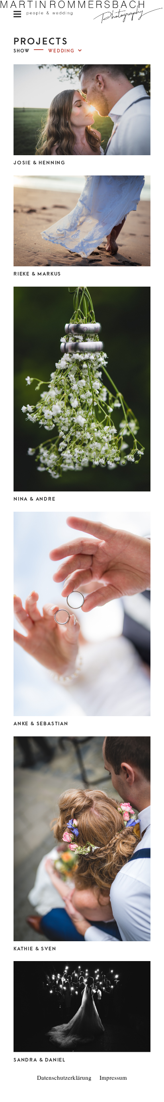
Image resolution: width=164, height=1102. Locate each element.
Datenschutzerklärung (64, 1077)
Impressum (113, 1077)
